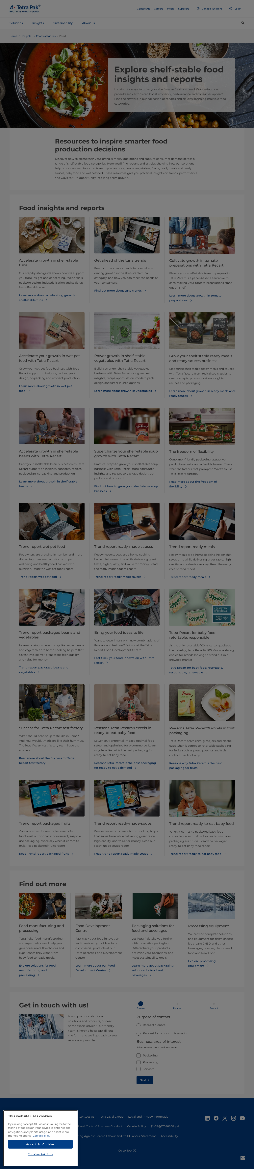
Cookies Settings (40, 1154)
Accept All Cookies (40, 1144)
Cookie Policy (41, 1135)
